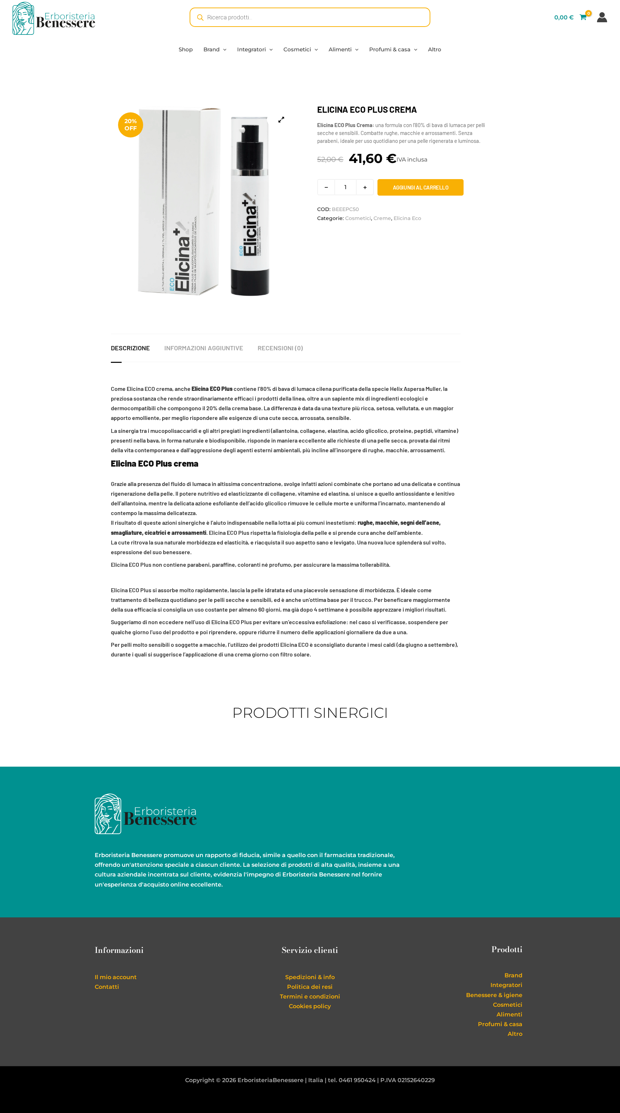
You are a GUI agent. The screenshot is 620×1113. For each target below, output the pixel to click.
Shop (186, 49)
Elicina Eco (407, 218)
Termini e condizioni (310, 996)
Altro (434, 49)
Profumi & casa (389, 49)
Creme (382, 218)
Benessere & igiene (494, 995)
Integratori (251, 49)
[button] (223, 49)
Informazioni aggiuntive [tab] (203, 348)
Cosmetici (297, 49)
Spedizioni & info (310, 977)
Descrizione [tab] (130, 348)
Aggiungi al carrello (420, 187)
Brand (211, 49)
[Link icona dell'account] (602, 17)
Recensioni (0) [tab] (280, 348)
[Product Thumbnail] (281, 119)
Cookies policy (310, 1006)
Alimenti (340, 49)
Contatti (107, 986)
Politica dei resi (310, 986)
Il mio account (116, 977)
